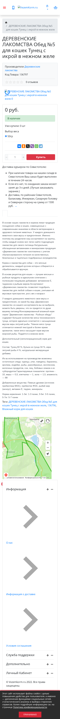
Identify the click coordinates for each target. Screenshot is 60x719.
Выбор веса (12, 131)
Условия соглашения (18, 645)
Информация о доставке (20, 594)
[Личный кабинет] (47, 7)
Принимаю (30, 714)
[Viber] (32, 146)
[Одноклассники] (23, 146)
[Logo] (30, 7)
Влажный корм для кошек (17, 409)
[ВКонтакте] (19, 146)
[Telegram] (41, 146)
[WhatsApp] (36, 146)
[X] (28, 146)
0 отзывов (32, 82)
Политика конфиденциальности (30, 707)
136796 (52, 405)
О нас (9, 542)
